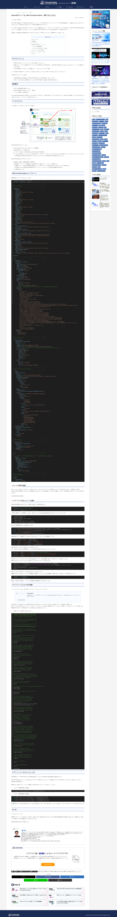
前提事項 (34, 41)
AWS (14, 871)
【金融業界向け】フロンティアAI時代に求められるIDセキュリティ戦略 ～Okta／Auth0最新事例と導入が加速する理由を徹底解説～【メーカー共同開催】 (101, 81)
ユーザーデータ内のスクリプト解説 (40, 48)
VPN (71, 871)
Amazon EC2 (42, 871)
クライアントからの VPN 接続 (38, 50)
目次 (46, 37)
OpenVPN (66, 871)
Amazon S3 (48, 871)
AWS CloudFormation (59, 871)
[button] (60, 880)
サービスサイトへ (48, 864)
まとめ (33, 53)
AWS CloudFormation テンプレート (39, 44)
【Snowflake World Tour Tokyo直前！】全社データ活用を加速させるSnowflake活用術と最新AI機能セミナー (101, 44)
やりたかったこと (35, 39)
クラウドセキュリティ (26, 871)
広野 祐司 (23, 830)
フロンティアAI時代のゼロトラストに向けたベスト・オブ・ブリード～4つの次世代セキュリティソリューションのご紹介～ (101, 62)
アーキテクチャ (35, 43)
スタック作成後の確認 (37, 46)
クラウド (18, 871)
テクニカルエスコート (77, 871)
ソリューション (34, 871)
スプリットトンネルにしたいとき (38, 51)
